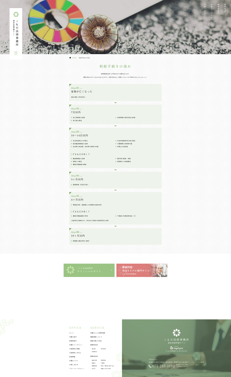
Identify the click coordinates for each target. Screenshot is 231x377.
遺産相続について (96, 337)
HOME (74, 58)
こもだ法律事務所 (89, 270)
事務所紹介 (218, 9)
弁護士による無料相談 (97, 333)
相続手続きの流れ (96, 341)
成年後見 (103, 348)
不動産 (103, 363)
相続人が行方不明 (106, 368)
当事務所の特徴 (74, 349)
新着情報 (72, 357)
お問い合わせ (73, 365)
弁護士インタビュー (211, 13)
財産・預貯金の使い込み (107, 366)
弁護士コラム (73, 361)
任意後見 (94, 351)
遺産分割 (94, 360)
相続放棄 (94, 366)
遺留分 (94, 363)
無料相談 (225, 8)
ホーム (71, 333)
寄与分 (94, 368)
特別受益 (103, 360)
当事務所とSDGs (75, 353)
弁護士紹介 (205, 9)
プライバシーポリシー (76, 369)
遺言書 (94, 348)
